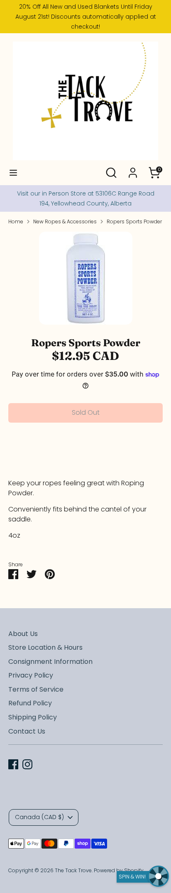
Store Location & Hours (45, 647)
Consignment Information (50, 661)
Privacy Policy (30, 675)
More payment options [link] (85, 459)
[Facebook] (13, 764)
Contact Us (26, 731)
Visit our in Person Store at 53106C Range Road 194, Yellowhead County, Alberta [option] (85, 198)
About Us (23, 634)
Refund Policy (30, 703)
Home (15, 221)
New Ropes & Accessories (65, 221)
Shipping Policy (32, 717)
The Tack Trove (73, 870)
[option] (85, 278)
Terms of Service (36, 689)
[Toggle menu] (13, 172)
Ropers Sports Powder (134, 221)
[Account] (133, 169)
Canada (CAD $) (39, 817)
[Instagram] (27, 764)
